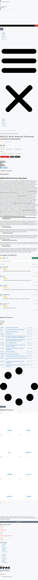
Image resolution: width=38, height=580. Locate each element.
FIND (36, 25)
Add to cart (4, 156)
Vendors (3, 33)
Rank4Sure (10, 576)
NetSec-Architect (3, 529)
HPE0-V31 (28, 452)
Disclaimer (4, 544)
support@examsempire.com (5, 569)
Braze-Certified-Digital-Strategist (6, 535)
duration (1, 151)
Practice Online (17, 156)
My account (4, 39)
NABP (4, 130)
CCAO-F (1, 526)
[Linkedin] (9, 568)
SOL (9, 452)
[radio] (2, 149)
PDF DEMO (12, 156)
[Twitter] (4, 568)
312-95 (1, 533)
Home (3, 32)
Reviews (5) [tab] (9, 170)
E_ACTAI (28, 474)
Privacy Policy (4, 551)
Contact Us (4, 36)
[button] (19, 79)
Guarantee (4, 557)
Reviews (3, 34)
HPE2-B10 (9, 496)
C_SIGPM (28, 496)
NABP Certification (8, 130)
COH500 (9, 430)
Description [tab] (3, 170)
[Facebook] (1, 568)
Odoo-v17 (2, 539)
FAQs (3, 35)
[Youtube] (6, 568)
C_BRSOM (9, 474)
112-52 (1, 531)
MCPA (28, 430)
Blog (3, 37)
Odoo (1, 537)
